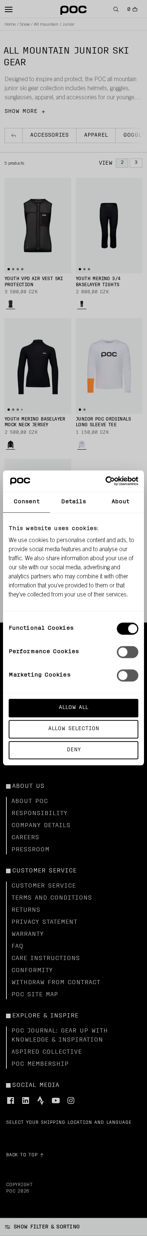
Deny (74, 750)
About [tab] (121, 502)
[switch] (127, 652)
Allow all (73, 707)
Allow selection (73, 729)
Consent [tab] (27, 502)
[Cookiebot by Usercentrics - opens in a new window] (105, 481)
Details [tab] (73, 502)
